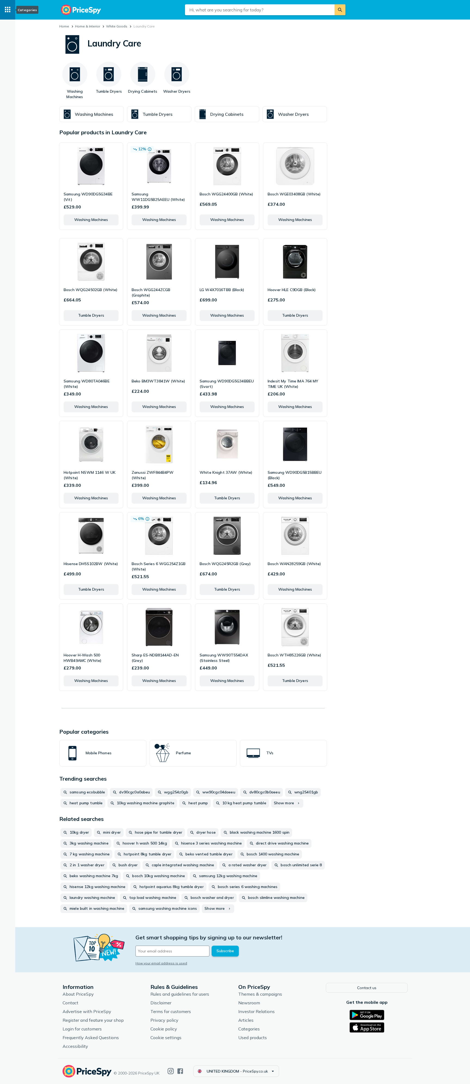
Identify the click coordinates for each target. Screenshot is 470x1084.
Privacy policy (164, 1020)
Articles (245, 1020)
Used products (252, 1037)
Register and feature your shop (93, 1020)
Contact (70, 1002)
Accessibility (75, 1046)
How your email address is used (161, 963)
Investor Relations (256, 1011)
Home (64, 26)
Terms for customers (170, 1011)
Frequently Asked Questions (91, 1037)
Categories (249, 1029)
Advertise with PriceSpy (87, 1011)
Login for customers (82, 1029)
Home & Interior (87, 26)
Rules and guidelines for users (179, 994)
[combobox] (260, 9)
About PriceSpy (78, 994)
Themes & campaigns (260, 994)
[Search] (340, 9)
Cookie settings (165, 1037)
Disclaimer (160, 1002)
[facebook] (180, 1071)
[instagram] (170, 1071)
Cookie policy (163, 1029)
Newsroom (249, 1002)
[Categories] (7, 10)
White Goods (116, 26)
